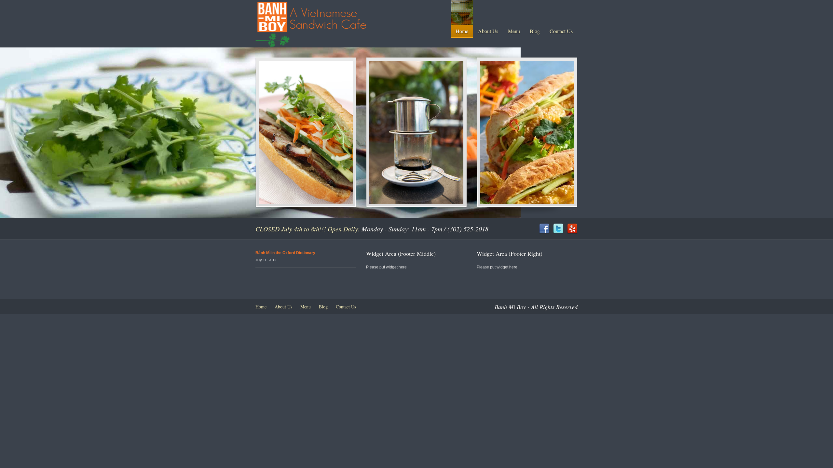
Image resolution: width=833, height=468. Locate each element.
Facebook (544, 229)
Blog (535, 31)
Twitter (558, 229)
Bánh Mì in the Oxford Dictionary (285, 253)
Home (462, 31)
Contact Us (561, 31)
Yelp (572, 229)
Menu (514, 31)
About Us (488, 31)
